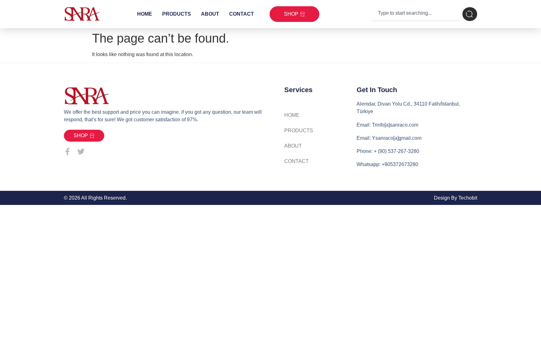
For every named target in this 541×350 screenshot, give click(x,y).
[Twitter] (81, 151)
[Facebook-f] (67, 151)
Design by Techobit (455, 198)
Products (176, 14)
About (210, 14)
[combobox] (416, 14)
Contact (241, 14)
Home (144, 14)
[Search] (469, 14)
